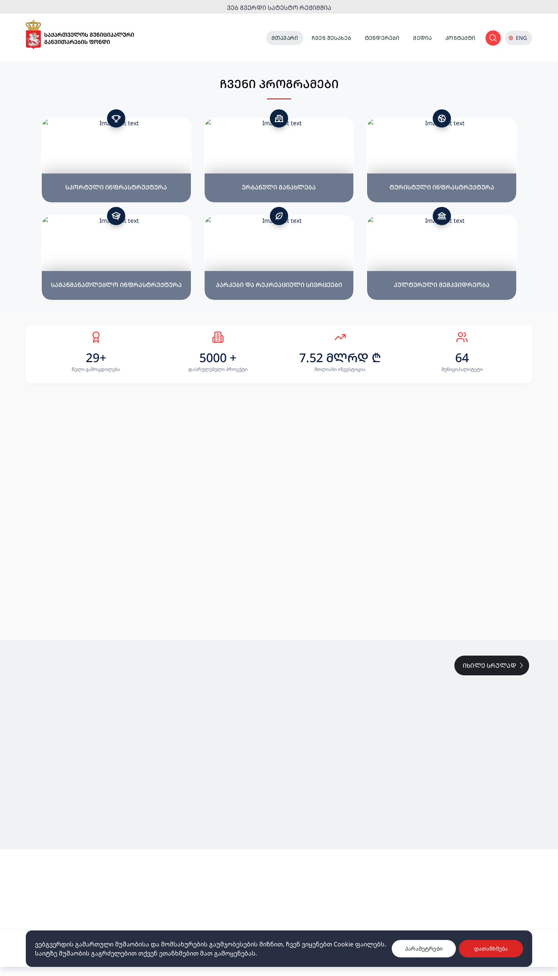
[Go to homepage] (80, 35)
